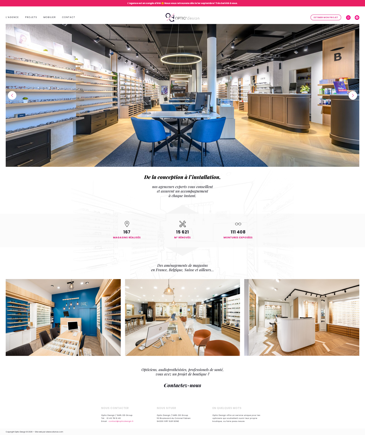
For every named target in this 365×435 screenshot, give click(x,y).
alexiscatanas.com (54, 432)
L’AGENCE (12, 17)
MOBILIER (49, 17)
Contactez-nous (182, 385)
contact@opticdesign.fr (121, 421)
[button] (12, 95)
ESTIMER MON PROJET (326, 17)
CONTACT (68, 17)
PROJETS (31, 17)
